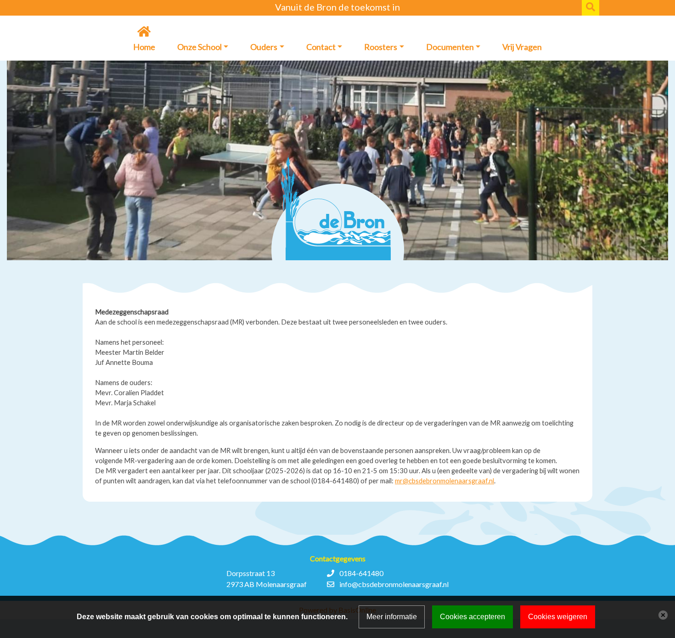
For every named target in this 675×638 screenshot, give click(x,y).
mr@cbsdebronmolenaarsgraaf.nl (444, 481)
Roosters (380, 47)
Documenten (450, 47)
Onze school (199, 47)
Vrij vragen (522, 47)
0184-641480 (361, 573)
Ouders (263, 47)
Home (144, 47)
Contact (321, 47)
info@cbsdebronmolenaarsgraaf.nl (394, 584)
